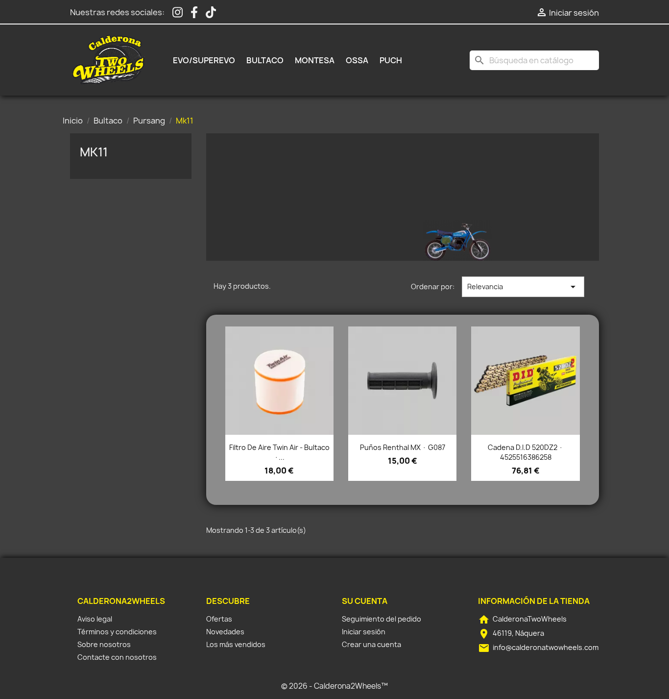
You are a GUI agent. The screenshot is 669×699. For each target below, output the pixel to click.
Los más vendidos (235, 644)
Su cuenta (364, 601)
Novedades (225, 631)
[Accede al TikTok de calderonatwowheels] (211, 12)
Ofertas (219, 619)
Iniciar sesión (363, 631)
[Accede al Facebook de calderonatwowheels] (194, 12)
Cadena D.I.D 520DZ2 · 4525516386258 (525, 452)
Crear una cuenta (371, 644)
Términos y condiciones (117, 631)
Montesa (314, 60)
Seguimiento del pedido (381, 619)
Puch (391, 60)
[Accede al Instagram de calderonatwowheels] (177, 12)
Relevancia (523, 287)
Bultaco (265, 60)
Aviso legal (94, 619)
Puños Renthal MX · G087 (402, 447)
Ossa (357, 60)
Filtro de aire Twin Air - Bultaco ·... (279, 452)
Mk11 (94, 152)
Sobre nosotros (104, 644)
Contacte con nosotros (117, 657)
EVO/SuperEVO (204, 60)
